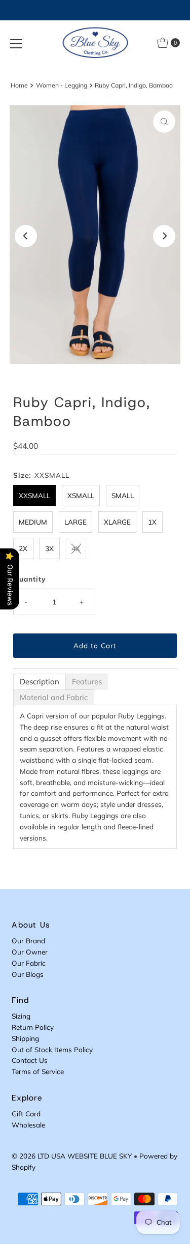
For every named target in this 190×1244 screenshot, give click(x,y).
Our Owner (30, 951)
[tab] (39, 681)
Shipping (25, 1038)
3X (49, 548)
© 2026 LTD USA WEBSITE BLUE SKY (72, 1155)
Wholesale (28, 1124)
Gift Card (26, 1113)
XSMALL (80, 495)
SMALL (122, 495)
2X (23, 548)
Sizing (21, 1015)
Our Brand (28, 940)
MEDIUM (33, 521)
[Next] (164, 236)
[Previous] (26, 236)
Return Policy (33, 1027)
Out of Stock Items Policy (52, 1049)
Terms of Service (38, 1071)
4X (75, 548)
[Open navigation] (16, 43)
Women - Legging (61, 85)
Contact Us (30, 1060)
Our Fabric (29, 963)
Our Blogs (28, 974)
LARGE (75, 521)
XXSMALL (34, 495)
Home (19, 85)
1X (152, 521)
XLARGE (117, 521)
